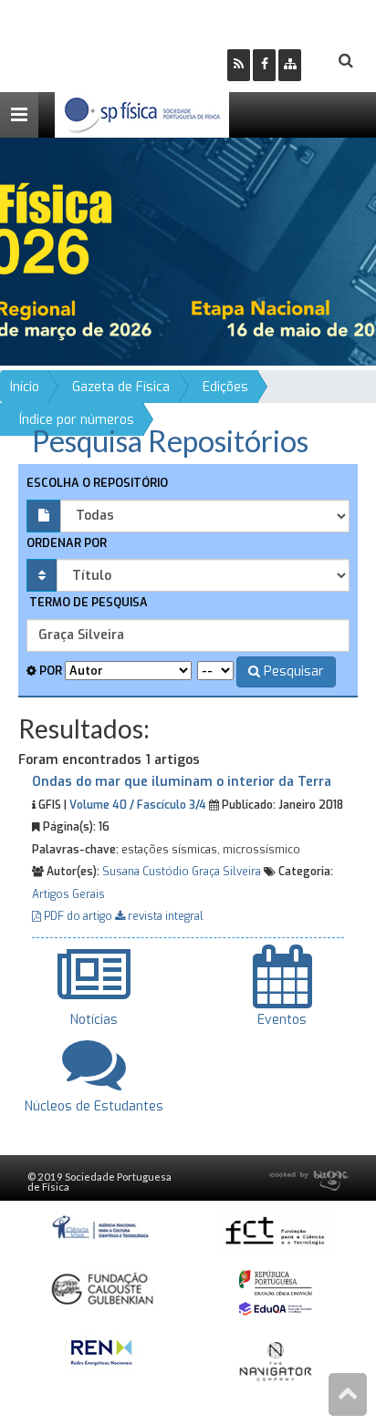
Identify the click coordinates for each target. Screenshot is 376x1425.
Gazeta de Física (121, 387)
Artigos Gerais (68, 894)
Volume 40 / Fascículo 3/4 (137, 805)
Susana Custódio (145, 871)
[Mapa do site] (289, 65)
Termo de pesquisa (87, 602)
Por (49, 670)
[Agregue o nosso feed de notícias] (238, 65)
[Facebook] (264, 65)
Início (24, 387)
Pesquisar (292, 671)
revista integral (164, 916)
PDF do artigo (78, 916)
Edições (225, 387)
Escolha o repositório (97, 482)
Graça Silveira (226, 871)
